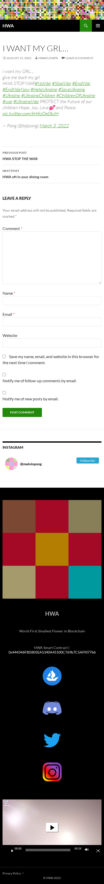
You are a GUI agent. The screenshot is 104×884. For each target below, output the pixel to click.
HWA (8, 25)
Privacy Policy (12, 873)
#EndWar (81, 83)
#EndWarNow (16, 89)
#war (7, 101)
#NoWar (43, 83)
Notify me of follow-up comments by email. (39, 380)
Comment (12, 228)
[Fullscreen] (96, 850)
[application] (52, 827)
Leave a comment (79, 58)
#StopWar (61, 83)
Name (9, 293)
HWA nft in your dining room (25, 174)
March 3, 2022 (54, 126)
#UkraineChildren (38, 95)
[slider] (47, 850)
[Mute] (88, 850)
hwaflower (48, 58)
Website (10, 335)
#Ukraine (11, 95)
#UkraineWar (26, 101)
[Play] (10, 850)
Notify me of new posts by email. (30, 398)
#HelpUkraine (44, 89)
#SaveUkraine (71, 89)
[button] (52, 827)
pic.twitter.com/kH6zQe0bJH (31, 113)
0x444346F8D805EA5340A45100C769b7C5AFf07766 (52, 652)
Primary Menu (98, 26)
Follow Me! (87, 461)
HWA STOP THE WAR (20, 156)
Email (8, 314)
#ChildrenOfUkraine (75, 95)
